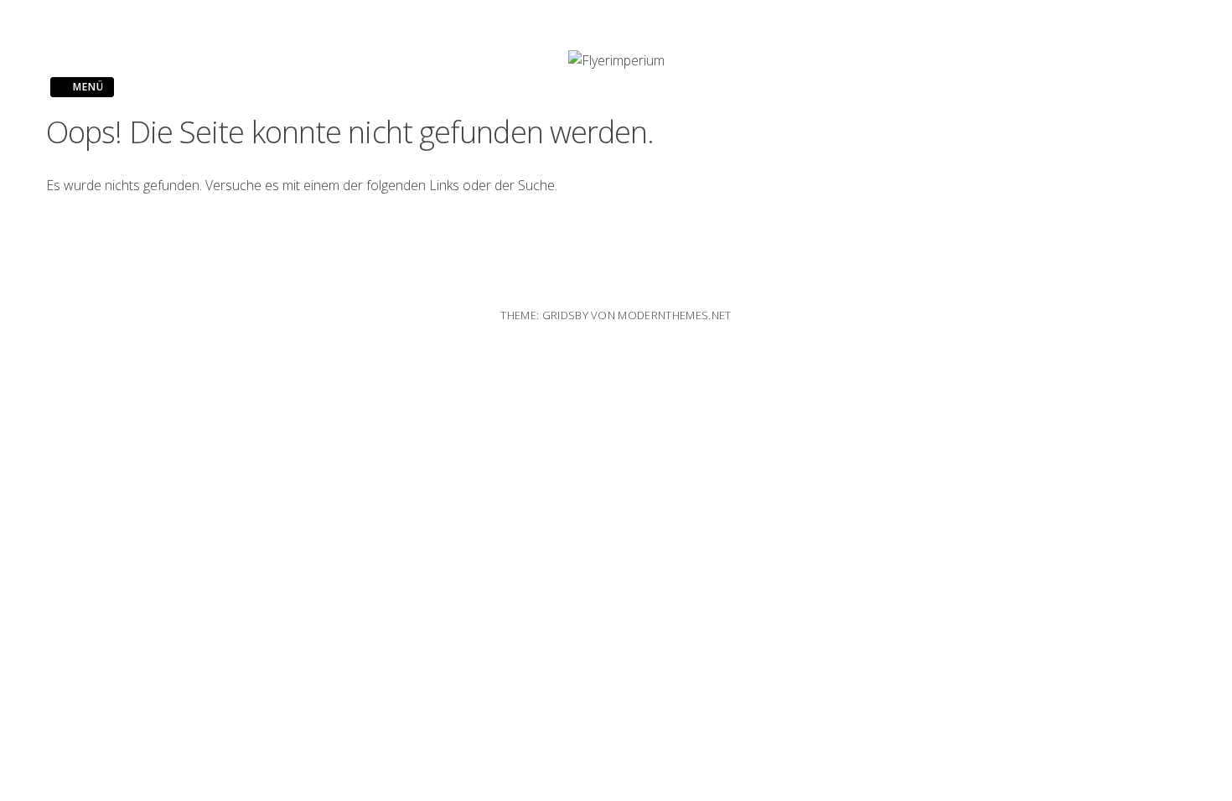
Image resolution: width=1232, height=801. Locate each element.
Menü (87, 87)
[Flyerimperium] (616, 60)
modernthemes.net (674, 315)
